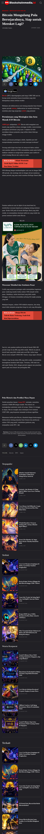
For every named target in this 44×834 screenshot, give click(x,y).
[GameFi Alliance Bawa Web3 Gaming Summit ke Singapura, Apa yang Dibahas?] (10, 658)
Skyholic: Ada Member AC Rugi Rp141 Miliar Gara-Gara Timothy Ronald (29, 491)
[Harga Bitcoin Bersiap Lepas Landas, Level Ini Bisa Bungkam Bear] (10, 822)
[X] (16, 84)
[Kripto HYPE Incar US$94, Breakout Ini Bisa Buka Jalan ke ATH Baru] (10, 617)
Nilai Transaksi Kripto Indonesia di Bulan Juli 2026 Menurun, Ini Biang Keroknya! (29, 632)
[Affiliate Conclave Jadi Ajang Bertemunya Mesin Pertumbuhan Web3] (10, 708)
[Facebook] (11, 84)
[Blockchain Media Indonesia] (20, 3)
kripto (22, 453)
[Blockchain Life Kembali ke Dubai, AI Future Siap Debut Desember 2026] (10, 675)
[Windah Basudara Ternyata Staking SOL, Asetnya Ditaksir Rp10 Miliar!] (10, 526)
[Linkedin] (26, 84)
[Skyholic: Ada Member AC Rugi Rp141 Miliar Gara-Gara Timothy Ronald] (10, 492)
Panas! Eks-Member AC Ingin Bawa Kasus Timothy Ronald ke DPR (28, 541)
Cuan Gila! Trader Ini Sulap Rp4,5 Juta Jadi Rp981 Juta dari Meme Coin (29, 599)
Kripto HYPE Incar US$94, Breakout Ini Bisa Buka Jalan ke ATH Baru (29, 615)
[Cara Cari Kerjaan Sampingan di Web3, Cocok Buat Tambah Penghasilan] (10, 567)
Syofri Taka (7, 28)
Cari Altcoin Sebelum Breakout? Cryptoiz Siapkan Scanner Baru (29, 690)
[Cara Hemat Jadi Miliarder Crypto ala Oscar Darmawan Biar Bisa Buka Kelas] (10, 509)
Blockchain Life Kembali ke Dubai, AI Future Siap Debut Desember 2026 (29, 673)
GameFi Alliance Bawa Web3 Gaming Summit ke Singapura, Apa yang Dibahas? (29, 656)
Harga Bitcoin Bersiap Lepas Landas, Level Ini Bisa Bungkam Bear (29, 821)
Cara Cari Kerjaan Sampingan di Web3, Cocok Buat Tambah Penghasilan (29, 565)
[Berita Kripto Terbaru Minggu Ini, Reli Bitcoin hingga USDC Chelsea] (10, 584)
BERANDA (5, 11)
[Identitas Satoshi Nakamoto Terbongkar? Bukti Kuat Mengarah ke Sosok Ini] (10, 476)
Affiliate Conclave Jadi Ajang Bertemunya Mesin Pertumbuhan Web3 (29, 707)
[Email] (31, 84)
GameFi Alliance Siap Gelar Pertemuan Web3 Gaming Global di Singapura (29, 723)
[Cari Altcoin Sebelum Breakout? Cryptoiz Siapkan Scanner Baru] (10, 691)
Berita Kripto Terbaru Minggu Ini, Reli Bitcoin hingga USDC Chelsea (29, 582)
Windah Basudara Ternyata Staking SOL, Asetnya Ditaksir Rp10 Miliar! (28, 524)
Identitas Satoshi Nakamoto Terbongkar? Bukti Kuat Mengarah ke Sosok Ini (27, 474)
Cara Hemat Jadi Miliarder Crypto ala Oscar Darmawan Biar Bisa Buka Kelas (29, 507)
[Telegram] (35, 84)
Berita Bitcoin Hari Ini (18, 11)
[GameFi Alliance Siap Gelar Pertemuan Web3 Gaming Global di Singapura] (10, 725)
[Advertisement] (22, 42)
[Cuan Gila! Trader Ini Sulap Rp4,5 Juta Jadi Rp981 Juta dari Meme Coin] (10, 600)
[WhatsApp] (21, 84)
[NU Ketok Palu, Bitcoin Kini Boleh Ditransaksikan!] (10, 805)
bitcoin (11, 453)
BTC (16, 453)
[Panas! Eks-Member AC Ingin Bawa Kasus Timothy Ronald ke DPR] (10, 543)
